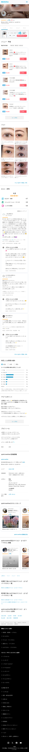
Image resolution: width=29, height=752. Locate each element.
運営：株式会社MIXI (8, 695)
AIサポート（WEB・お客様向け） (11, 736)
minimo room (6, 703)
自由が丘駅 (3, 624)
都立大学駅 (9, 618)
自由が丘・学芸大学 (22, 622)
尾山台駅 (3, 618)
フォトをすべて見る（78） (21, 182)
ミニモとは (5, 691)
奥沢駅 (14, 615)
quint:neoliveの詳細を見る (21, 534)
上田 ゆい (3, 575)
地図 (23, 462)
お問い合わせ (12, 494)
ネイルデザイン (6, 675)
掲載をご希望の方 (7, 706)
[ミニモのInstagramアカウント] (8, 743)
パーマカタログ (6, 667)
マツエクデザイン (7, 679)
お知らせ (5, 699)
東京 (15, 622)
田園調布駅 (15, 618)
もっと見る (14, 117)
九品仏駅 (9, 615)
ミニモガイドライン (8, 717)
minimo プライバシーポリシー (10, 725)
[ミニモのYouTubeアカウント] (21, 743)
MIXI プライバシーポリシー (9, 729)
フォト (11, 28)
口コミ (24, 28)
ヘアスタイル (6, 656)
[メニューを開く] (27, 2)
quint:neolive (10, 624)
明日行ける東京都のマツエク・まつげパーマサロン (12, 599)
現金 (10, 479)
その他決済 (11, 488)
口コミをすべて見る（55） (21, 354)
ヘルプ (4, 732)
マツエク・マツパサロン (9, 640)
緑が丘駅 (20, 615)
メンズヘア (5, 660)
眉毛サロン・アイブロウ (9, 643)
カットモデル (6, 682)
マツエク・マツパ (9, 622)
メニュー (18, 28)
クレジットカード (13, 483)
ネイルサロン (6, 636)
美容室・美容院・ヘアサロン (10, 632)
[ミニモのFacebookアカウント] (16, 743)
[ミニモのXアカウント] (12, 743)
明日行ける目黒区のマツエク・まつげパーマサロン (12, 587)
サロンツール (6, 710)
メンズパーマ (6, 671)
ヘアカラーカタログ (8, 664)
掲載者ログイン (6, 714)
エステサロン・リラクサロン (10, 647)
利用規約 (5, 721)
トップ (2, 622)
